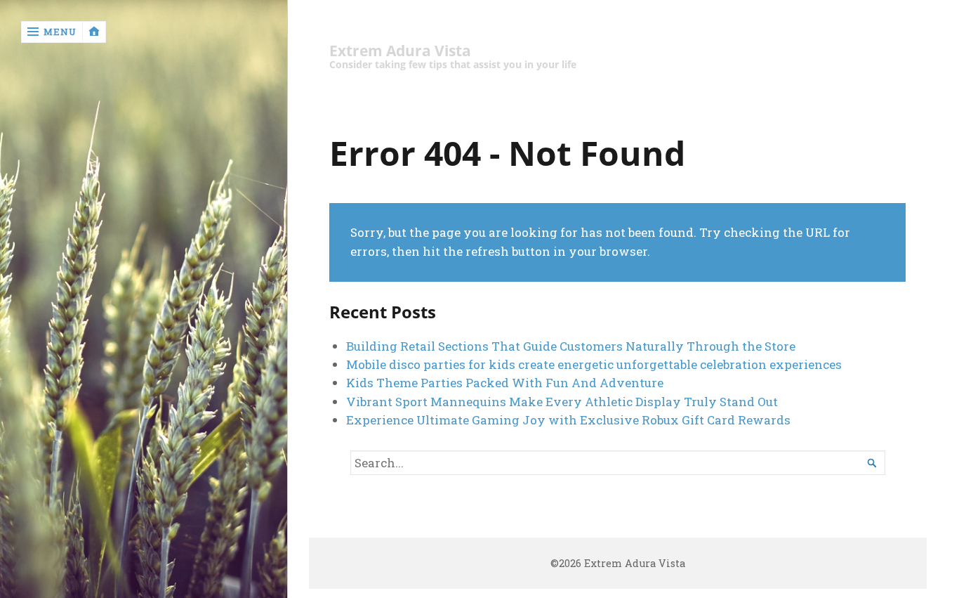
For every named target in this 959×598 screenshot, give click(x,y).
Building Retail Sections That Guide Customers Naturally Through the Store (570, 346)
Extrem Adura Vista (400, 51)
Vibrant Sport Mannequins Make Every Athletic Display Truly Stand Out (562, 402)
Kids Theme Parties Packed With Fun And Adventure (504, 383)
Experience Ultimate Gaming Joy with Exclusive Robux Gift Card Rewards (568, 420)
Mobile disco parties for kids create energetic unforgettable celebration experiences (594, 364)
